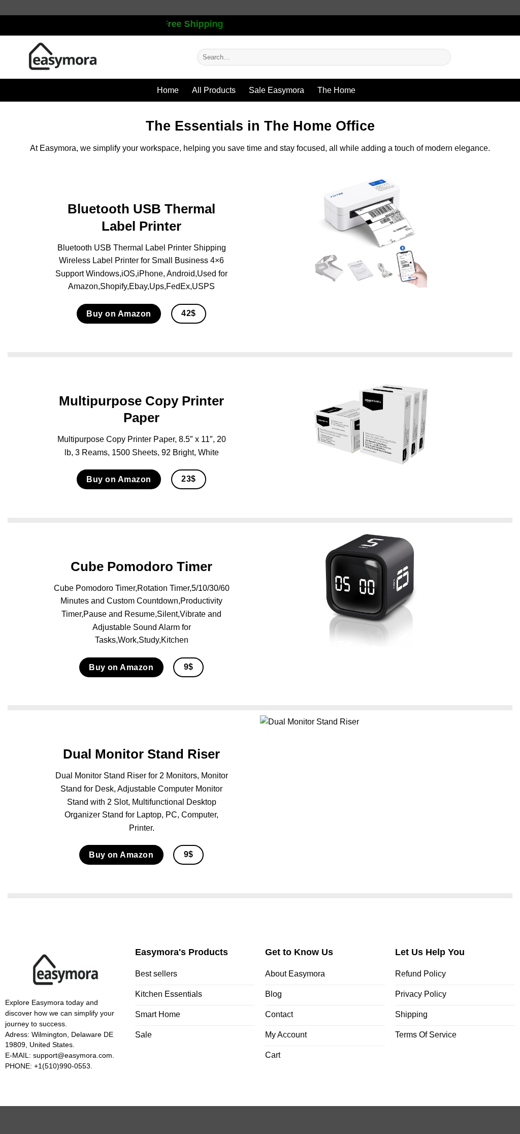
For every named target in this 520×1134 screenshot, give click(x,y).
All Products (214, 90)
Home (168, 90)
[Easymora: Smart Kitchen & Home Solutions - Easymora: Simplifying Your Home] (95, 57)
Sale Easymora (276, 90)
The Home (336, 90)
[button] (488, 57)
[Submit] (441, 57)
